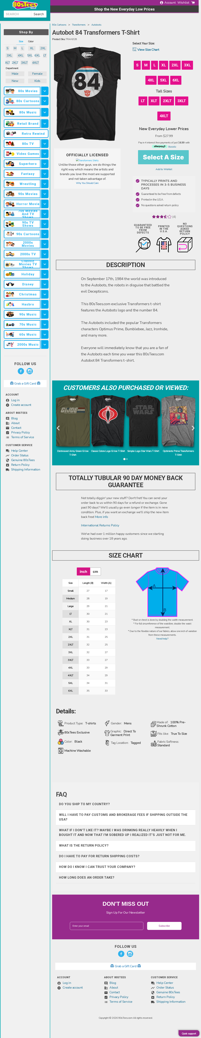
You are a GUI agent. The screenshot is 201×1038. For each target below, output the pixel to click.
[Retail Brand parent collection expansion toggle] (45, 123)
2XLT (15, 63)
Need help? (162, 638)
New (15, 81)
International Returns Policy (100, 525)
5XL (30, 55)
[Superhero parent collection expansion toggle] (45, 163)
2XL (43, 48)
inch (83, 571)
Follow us (25, 364)
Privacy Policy (20, 432)
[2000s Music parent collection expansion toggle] (45, 344)
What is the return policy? (84, 845)
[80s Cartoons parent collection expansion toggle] (45, 101)
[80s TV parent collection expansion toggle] (45, 143)
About (15, 423)
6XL (37, 55)
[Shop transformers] (87, 160)
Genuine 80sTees (23, 460)
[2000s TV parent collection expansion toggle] (45, 254)
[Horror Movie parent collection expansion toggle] (45, 204)
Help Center (19, 451)
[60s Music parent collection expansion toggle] (45, 334)
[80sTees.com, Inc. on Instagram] (29, 371)
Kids (37, 81)
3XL (9, 55)
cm (95, 571)
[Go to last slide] (58, 428)
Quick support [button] (189, 1033)
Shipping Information (25, 469)
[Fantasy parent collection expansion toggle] (45, 173)
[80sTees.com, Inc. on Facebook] (21, 371)
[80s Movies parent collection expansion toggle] (45, 91)
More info (101, 517)
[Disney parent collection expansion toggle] (45, 284)
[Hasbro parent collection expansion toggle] (45, 304)
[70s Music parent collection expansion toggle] (45, 324)
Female (37, 74)
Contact (16, 428)
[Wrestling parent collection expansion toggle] (45, 183)
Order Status (20, 455)
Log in (15, 400)
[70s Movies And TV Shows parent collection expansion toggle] (45, 214)
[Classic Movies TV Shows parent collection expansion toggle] (45, 264)
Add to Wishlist (164, 169)
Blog (14, 418)
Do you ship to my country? (84, 804)
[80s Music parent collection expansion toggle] (45, 112)
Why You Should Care (87, 183)
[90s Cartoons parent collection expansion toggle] (45, 234)
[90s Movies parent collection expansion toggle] (45, 194)
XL (32, 48)
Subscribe (164, 926)
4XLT (35, 63)
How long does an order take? (86, 877)
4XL (20, 55)
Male (15, 74)
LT (44, 55)
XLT (7, 63)
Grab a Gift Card (25, 383)
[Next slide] (192, 428)
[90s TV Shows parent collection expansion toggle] (45, 224)
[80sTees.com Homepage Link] (25, 8)
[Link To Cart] (193, 2)
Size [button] (21, 41)
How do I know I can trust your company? (97, 867)
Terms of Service (22, 437)
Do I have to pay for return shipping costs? (99, 856)
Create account (21, 405)
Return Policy (20, 465)
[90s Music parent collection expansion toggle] (45, 314)
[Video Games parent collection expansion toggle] (45, 153)
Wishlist (183, 2)
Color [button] (30, 41)
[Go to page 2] (127, 459)
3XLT (24, 63)
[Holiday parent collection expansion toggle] (45, 274)
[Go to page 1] (124, 459)
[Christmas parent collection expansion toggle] (45, 294)
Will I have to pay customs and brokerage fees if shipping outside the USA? (123, 817)
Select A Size (163, 157)
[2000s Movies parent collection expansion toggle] (45, 244)
